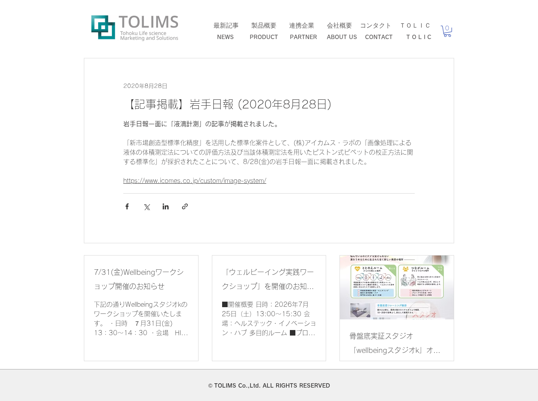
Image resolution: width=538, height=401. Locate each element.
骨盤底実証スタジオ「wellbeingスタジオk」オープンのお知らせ (394, 344)
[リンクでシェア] (185, 206)
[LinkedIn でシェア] (165, 206)
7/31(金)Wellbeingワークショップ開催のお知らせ (139, 279)
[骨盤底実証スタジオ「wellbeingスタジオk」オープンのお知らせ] (397, 287)
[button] (447, 31)
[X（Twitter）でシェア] (146, 206)
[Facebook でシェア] (127, 206)
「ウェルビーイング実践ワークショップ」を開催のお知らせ (268, 281)
